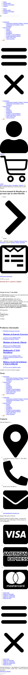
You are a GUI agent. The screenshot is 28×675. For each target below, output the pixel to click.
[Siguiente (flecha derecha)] (2, 674)
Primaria (8, 30)
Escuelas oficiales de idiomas (13, 36)
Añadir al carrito (4, 314)
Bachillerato (9, 33)
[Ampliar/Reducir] (0, 673)
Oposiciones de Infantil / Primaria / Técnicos (17, 23)
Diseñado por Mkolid (5, 671)
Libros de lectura (10, 38)
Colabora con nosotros (8, 4)
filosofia (13, 242)
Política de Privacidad (8, 594)
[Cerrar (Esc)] (5, 673)
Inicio (1, 185)
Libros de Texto (7, 27)
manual (17, 242)
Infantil (8, 29)
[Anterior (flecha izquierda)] (0, 674)
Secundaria (9, 31)
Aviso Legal (6, 592)
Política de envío (7, 598)
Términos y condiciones (9, 595)
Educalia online (7, 3)
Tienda (4, 2)
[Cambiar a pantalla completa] (2, 673)
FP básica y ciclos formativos (13, 34)
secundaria (22, 242)
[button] (14, 70)
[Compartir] (3, 673)
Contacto (5, 6)
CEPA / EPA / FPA (11, 37)
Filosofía (21, 185)
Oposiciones (6, 22)
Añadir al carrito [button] (17, 337)
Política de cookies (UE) (9, 597)
